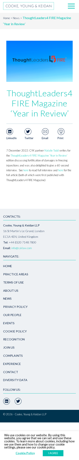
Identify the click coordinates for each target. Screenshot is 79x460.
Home (6, 18)
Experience (12, 364)
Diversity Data (15, 380)
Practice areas (15, 274)
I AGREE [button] (53, 453)
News (16, 18)
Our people (12, 315)
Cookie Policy (15, 331)
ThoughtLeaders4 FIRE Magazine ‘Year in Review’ (39, 155)
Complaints (13, 355)
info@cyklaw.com (21, 248)
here (25, 170)
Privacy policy (15, 306)
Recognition (14, 339)
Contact (10, 372)
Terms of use (13, 282)
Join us (9, 347)
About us (10, 290)
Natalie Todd (51, 150)
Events (9, 323)
